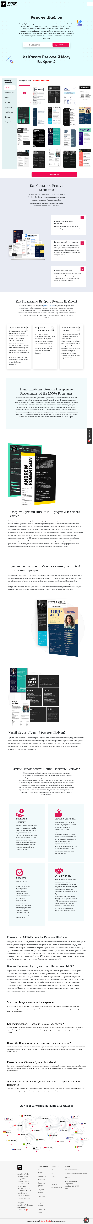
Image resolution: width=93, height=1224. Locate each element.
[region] (9, 127)
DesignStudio (46, 1221)
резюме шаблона (49, 306)
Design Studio (25, 81)
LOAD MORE (54, 174)
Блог (53, 1180)
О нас (53, 1170)
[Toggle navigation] (90, 4)
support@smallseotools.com (76, 1174)
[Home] (8, 4)
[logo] (24, 1168)
